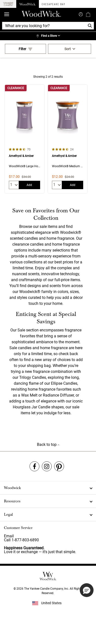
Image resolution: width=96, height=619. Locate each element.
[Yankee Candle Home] (8, 4)
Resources (12, 501)
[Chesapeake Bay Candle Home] (53, 4)
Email (9, 536)
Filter (22, 49)
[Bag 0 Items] (88, 14)
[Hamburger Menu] (6, 14)
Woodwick (12, 487)
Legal (8, 514)
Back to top (47, 444)
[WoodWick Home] (27, 4)
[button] (87, 590)
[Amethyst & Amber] (24, 139)
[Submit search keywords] (80, 14)
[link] (48, 36)
